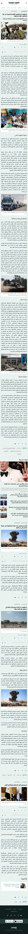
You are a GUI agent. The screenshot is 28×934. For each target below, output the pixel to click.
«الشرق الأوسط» (21, 552)
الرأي (12, 6)
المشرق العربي (14, 10)
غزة (14, 774)
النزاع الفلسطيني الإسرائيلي (9, 447)
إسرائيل (19, 453)
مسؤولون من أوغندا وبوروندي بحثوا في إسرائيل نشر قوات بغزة (16, 607)
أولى (20, 900)
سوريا (16, 900)
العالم (15, 6)
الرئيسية (25, 6)
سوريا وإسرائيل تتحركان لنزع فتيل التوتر (16, 784)
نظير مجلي (21, 43)
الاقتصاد (8, 6)
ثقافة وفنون (3, 6)
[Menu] (26, 2)
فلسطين (6, 450)
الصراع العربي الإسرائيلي (15, 450)
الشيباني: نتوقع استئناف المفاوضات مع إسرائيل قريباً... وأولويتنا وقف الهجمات (11, 884)
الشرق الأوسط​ (20, 6)
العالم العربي (24, 10)
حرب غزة (19, 447)
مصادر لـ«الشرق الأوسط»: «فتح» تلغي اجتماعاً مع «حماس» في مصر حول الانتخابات (19, 514)
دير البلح (6, 568)
